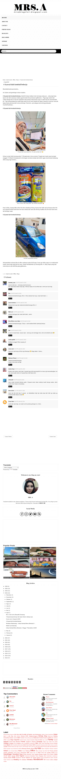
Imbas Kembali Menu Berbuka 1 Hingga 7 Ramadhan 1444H (21, 628)
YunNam (48, 759)
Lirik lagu (16, 746)
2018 (6, 646)
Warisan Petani (12, 358)
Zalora (51, 759)
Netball (6, 750)
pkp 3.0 (35, 752)
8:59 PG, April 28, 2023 (20, 369)
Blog (45, 736)
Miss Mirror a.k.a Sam (14, 321)
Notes (20, 750)
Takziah (23, 757)
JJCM (40, 743)
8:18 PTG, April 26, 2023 (22, 358)
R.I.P (56, 752)
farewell (55, 739)
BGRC (26, 736)
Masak (5, 748)
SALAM (5, 756)
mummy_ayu (11, 282)
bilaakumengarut (33, 736)
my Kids (37, 748)
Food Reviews (16, 741)
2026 (6, 586)
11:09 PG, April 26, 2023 (16, 330)
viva (12, 759)
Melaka (20, 748)
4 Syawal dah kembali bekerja (13, 621)
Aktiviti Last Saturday (11, 625)
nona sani (11, 348)
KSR (34, 745)
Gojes (44, 741)
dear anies (11, 390)
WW (45, 759)
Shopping (41, 756)
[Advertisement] (30, 67)
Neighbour (47, 748)
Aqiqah (43, 734)
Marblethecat (54, 746)
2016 (6, 651)
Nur (9, 293)
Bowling (55, 736)
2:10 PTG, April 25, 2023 (21, 282)
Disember (9, 595)
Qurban (53, 752)
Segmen (22, 756)
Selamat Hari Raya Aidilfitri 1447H (37, 567)
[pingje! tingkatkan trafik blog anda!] (22, 688)
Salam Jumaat (11, 756)
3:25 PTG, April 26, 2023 (21, 339)
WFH (20, 759)
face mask (45, 739)
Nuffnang (28, 750)
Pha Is (47, 697)
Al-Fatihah (29, 734)
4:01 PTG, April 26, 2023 (19, 348)
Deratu (24, 739)
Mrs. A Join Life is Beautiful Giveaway (15, 614)
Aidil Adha (16, 734)
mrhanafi (10, 379)
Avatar (46, 734)
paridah (12, 714)
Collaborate (36, 737)
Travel (34, 757)
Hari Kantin (49, 741)
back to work (9, 79)
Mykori (43, 748)
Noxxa (23, 750)
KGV (12, 745)
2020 (6, 642)
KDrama (52, 743)
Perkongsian (23, 752)
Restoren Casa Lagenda (33, 754)
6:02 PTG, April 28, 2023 (19, 379)
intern (22, 743)
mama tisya (11, 369)
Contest (41, 737)
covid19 (49, 737)
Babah (55, 734)
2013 (6, 657)
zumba (5, 761)
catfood (15, 737)
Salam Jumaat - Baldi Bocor (9, 577)
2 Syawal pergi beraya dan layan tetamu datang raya (19, 616)
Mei (7, 610)
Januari (8, 635)
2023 (6, 593)
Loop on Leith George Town (25, 746)
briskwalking (6, 737)
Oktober (8, 599)
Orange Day (41, 750)
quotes (49, 752)
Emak (36, 739)
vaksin (52, 757)
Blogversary (50, 736)
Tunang (42, 757)
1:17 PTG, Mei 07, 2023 (20, 390)
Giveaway (39, 741)
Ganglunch (28, 741)
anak (34, 734)
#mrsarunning (7, 734)
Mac (7, 630)
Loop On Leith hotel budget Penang (39, 746)
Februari (8, 633)
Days (12, 740)
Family (50, 740)
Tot (10, 701)
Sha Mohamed (13, 723)
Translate (15, 469)
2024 (6, 590)
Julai (7, 606)
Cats (18, 737)
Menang (24, 748)
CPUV (5, 739)
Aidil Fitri (21, 734)
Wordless (30, 759)
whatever (24, 759)
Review (41, 754)
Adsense (12, 734)
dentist (21, 739)
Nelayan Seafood (53, 748)
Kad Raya (47, 743)
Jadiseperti (32, 743)
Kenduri (55, 743)
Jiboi (36, 743)
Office (14, 79)
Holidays (6, 743)
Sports (9, 757)
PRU (45, 752)
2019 (6, 644)
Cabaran (11, 737)
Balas (10, 289)
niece (9, 750)
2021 (6, 640)
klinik (24, 745)
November (9, 597)
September (9, 601)
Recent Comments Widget (52, 723)
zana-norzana (12, 302)
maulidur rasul (10, 748)
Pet (28, 752)
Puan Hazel (13, 710)
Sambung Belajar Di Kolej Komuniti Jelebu (12, 556)
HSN (15, 743)
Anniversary (38, 734)
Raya (17, 79)
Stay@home (18, 757)
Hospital (11, 743)
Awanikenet (50, 734)
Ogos (7, 603)
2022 (6, 638)
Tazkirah (28, 757)
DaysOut (16, 740)
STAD (13, 757)
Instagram (18, 743)
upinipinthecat (47, 757)
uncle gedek (11, 339)
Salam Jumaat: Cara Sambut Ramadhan (37, 577)
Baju (12, 736)
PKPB (39, 752)
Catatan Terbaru (8, 436)
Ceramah (22, 737)
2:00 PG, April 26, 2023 (25, 321)
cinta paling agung (29, 737)
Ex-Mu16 (40, 739)
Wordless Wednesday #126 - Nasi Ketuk (38, 556)
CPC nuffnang (54, 737)
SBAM (17, 756)
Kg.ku (8, 745)
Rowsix (52, 754)
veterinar (9, 759)
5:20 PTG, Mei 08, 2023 (19, 401)
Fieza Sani (11, 401)
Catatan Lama (53, 436)
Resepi (24, 754)
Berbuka (23, 736)
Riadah (44, 754)
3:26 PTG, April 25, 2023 (16, 293)
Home (4, 79)
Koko (27, 745)
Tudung (38, 757)
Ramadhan (16, 754)
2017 (6, 649)
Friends (23, 741)
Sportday (6, 757)
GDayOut (34, 741)
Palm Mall (47, 750)
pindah (31, 752)
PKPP (42, 752)
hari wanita (55, 741)
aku (25, 734)
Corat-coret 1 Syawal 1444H (13, 619)
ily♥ (9, 330)
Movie (32, 748)
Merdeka (29, 748)
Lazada (5, 746)
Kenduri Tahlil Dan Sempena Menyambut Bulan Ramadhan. (15, 567)
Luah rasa (49, 746)
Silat (45, 756)
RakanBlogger (8, 754)
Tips (31, 757)
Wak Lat (10, 311)
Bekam (18, 736)
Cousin (45, 737)
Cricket (8, 739)
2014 (6, 655)
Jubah (43, 743)
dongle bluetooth (30, 739)
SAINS (55, 754)
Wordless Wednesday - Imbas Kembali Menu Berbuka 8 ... (21, 623)
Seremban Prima (34, 756)
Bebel (15, 736)
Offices (37, 750)
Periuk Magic (17, 752)
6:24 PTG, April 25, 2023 (21, 302)
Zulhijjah (55, 759)
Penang (51, 750)
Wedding (16, 759)
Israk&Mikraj (27, 743)
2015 (6, 653)
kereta (5, 745)
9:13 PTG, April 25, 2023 (18, 311)
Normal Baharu (14, 750)
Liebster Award (11, 746)
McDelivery (15, 748)
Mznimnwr (12, 719)
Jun (7, 608)
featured (6, 741)
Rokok (48, 754)
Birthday (40, 736)
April (7, 612)
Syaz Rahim (49, 707)
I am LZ (12, 705)
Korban (30, 745)
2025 (6, 588)
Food (10, 741)
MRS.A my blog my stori (29, 768)
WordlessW (38, 759)
